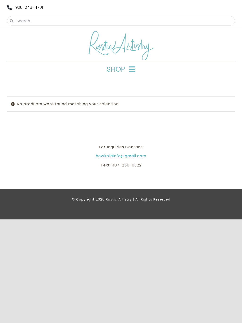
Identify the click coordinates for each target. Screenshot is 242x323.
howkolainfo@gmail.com (121, 156)
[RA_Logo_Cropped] (121, 32)
